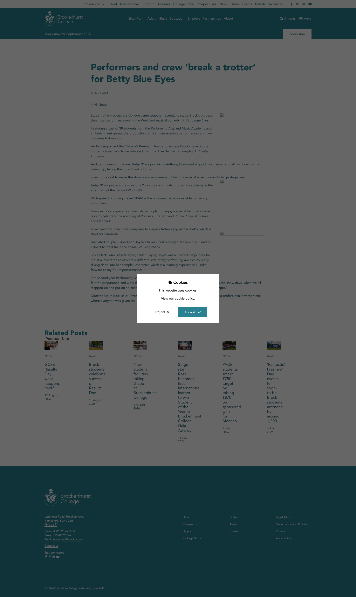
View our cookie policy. (178, 298)
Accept (189, 312)
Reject (160, 312)
